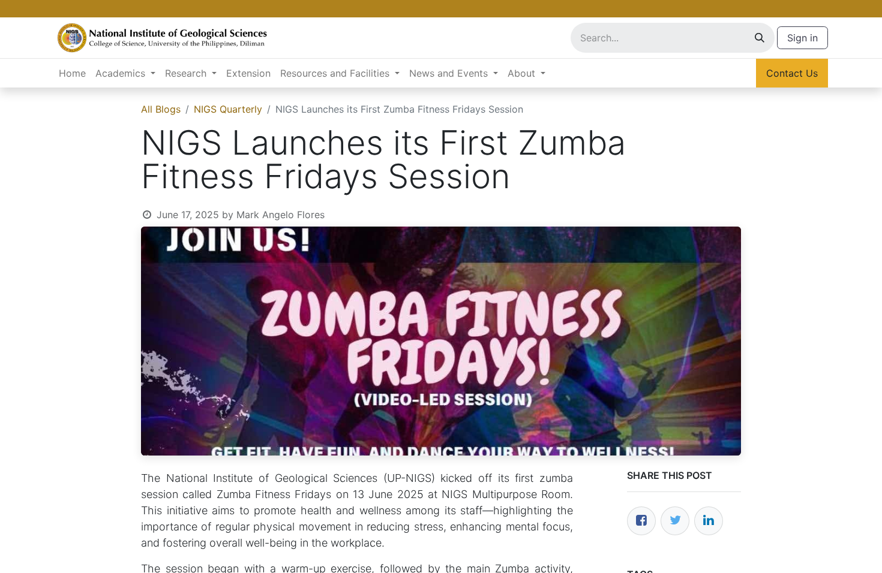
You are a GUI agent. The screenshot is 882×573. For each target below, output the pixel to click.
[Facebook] (641, 520)
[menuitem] (72, 73)
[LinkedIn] (708, 520)
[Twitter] (675, 520)
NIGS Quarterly (228, 109)
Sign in (802, 38)
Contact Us (792, 73)
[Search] (760, 38)
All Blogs (161, 109)
